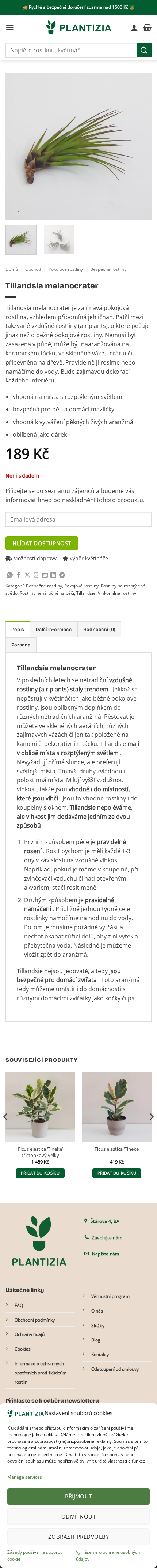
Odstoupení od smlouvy (115, 1369)
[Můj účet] (134, 27)
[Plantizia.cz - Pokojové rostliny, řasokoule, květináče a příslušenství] (78, 27)
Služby (97, 1325)
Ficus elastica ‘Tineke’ (117, 1149)
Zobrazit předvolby (78, 1536)
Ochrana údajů (30, 1334)
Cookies (23, 1349)
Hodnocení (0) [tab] (99, 629)
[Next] (139, 146)
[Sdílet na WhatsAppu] (10, 575)
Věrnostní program (110, 1296)
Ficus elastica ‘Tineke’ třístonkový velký (40, 1152)
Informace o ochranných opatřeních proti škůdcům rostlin (40, 1373)
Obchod (33, 269)
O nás (97, 1311)
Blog (95, 1340)
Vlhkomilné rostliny (117, 593)
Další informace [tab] (54, 629)
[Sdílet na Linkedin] (53, 575)
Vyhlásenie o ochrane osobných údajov (108, 1555)
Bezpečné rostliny (108, 269)
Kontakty (100, 1354)
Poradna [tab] (21, 644)
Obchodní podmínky (35, 1320)
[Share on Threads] (36, 575)
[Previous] (17, 146)
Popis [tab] (17, 629)
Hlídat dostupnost (41, 543)
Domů (11, 269)
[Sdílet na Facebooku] (19, 575)
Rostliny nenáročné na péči (47, 593)
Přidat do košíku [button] (40, 1173)
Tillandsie (86, 593)
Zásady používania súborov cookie (34, 1555)
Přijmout (78, 1496)
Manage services (24, 1477)
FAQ (19, 1305)
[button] (9, 27)
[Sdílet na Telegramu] (62, 575)
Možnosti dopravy (34, 558)
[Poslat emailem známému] (45, 575)
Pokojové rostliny (66, 269)
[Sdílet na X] (27, 575)
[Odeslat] (144, 50)
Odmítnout (78, 1516)
